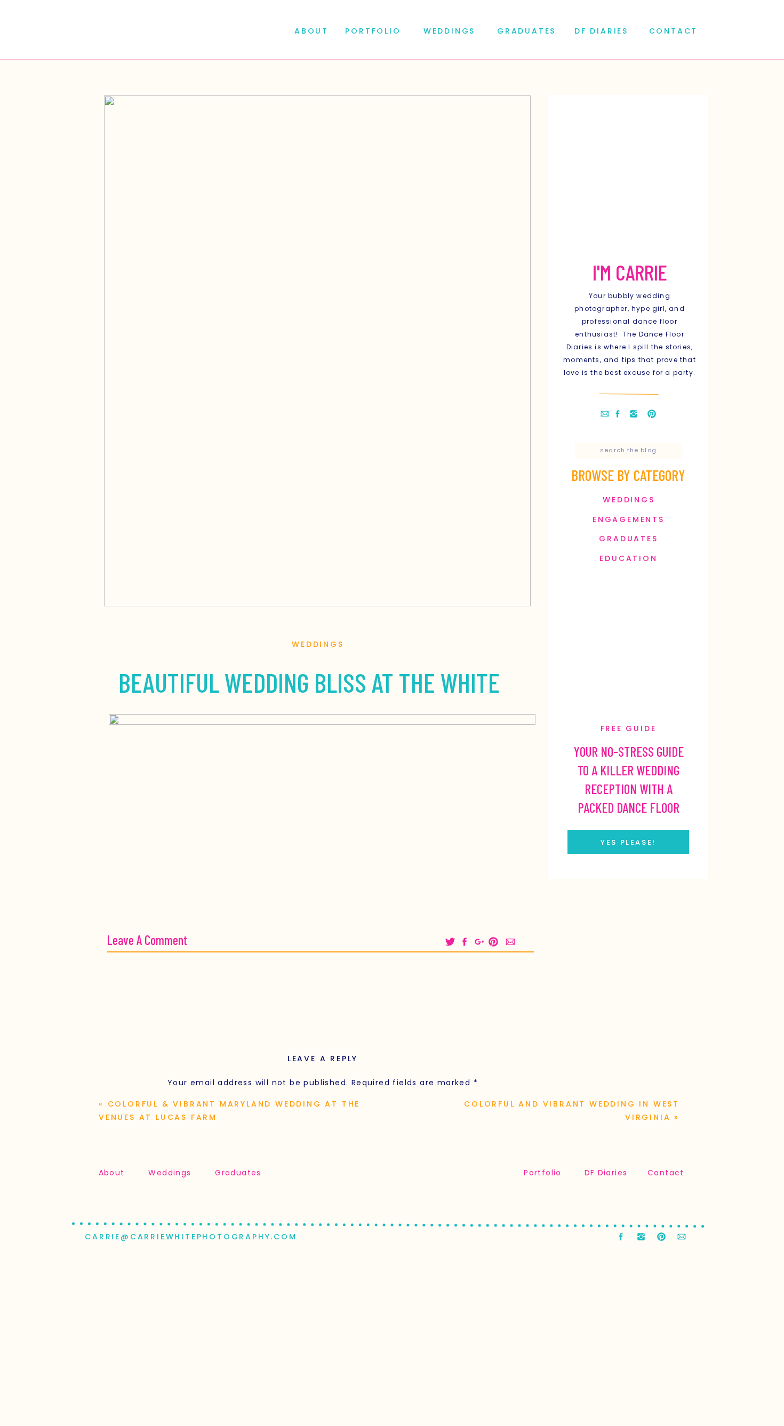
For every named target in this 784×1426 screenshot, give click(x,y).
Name (322, 1249)
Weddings (317, 644)
